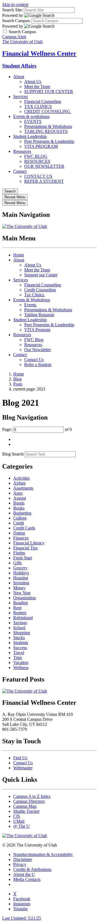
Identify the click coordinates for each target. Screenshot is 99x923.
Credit (18, 523)
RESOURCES (37, 161)
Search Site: (12, 9)
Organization (24, 597)
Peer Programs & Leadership (49, 141)
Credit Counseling (40, 289)
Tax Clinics (34, 294)
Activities (21, 478)
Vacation (20, 662)
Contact (20, 171)
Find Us (20, 757)
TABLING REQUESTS (46, 131)
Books (18, 508)
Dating (19, 533)
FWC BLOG (35, 156)
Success (20, 647)
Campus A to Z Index (32, 796)
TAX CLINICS (38, 106)
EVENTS (33, 121)
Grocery (20, 567)
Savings (20, 622)
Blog (17, 379)
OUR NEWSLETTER (44, 166)
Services (20, 96)
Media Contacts (26, 879)
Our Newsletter (37, 349)
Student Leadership (30, 136)
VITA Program (37, 329)
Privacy (19, 864)
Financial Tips (25, 548)
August (19, 498)
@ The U (21, 826)
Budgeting (22, 513)
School (19, 627)
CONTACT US (38, 176)
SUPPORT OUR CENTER (48, 91)
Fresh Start (22, 558)
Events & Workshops (31, 299)
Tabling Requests (39, 314)
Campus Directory (29, 801)
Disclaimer (22, 859)
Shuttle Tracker (26, 811)
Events (30, 304)
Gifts (17, 563)
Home (18, 255)
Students (20, 642)
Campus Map (25, 806)
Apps (18, 493)
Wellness (21, 667)
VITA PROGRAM (41, 146)
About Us (32, 81)
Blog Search (13, 454)
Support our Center (40, 274)
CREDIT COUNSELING (48, 111)
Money (19, 587)
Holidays (21, 572)
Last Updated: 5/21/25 (21, 918)
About (18, 76)
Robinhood (23, 617)
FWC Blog (33, 339)
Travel (18, 652)
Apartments (23, 488)
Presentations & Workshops (48, 126)
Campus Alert (14, 36)
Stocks (19, 637)
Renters (19, 612)
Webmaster (22, 767)
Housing (20, 577)
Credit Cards (24, 528)
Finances (21, 538)
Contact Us (34, 359)
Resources (22, 151)
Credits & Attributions (32, 869)
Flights (19, 553)
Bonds (18, 503)
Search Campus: (16, 20)
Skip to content (15, 4)
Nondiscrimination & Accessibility (43, 854)
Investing (21, 582)
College (20, 518)
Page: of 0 (37, 429)
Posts (17, 384)
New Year (22, 592)
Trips (17, 657)
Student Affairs (19, 66)
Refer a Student (37, 364)
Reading (20, 602)
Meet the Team (37, 86)
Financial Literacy (29, 543)
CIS (16, 816)
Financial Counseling (42, 101)
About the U (24, 874)
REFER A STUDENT (44, 181)
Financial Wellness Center (39, 53)
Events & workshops (31, 116)
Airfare (19, 483)
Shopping (21, 632)
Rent (17, 607)
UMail (18, 821)
